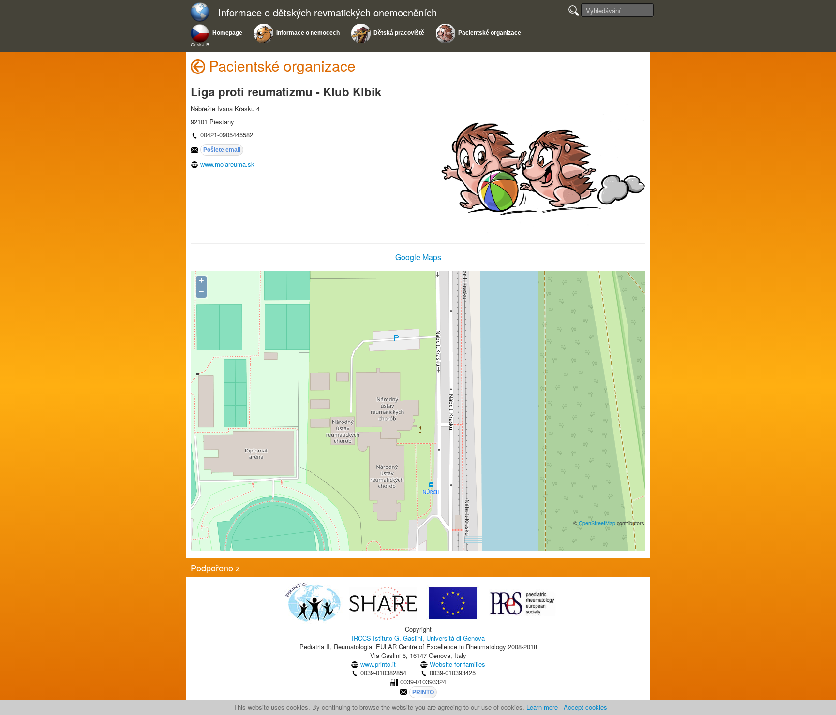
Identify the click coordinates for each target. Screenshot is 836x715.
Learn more (542, 707)
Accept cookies (585, 707)
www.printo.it (378, 664)
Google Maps (418, 257)
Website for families (457, 664)
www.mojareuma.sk (227, 164)
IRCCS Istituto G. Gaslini (387, 637)
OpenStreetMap (597, 522)
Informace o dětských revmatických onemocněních (327, 12)
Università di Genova (455, 637)
